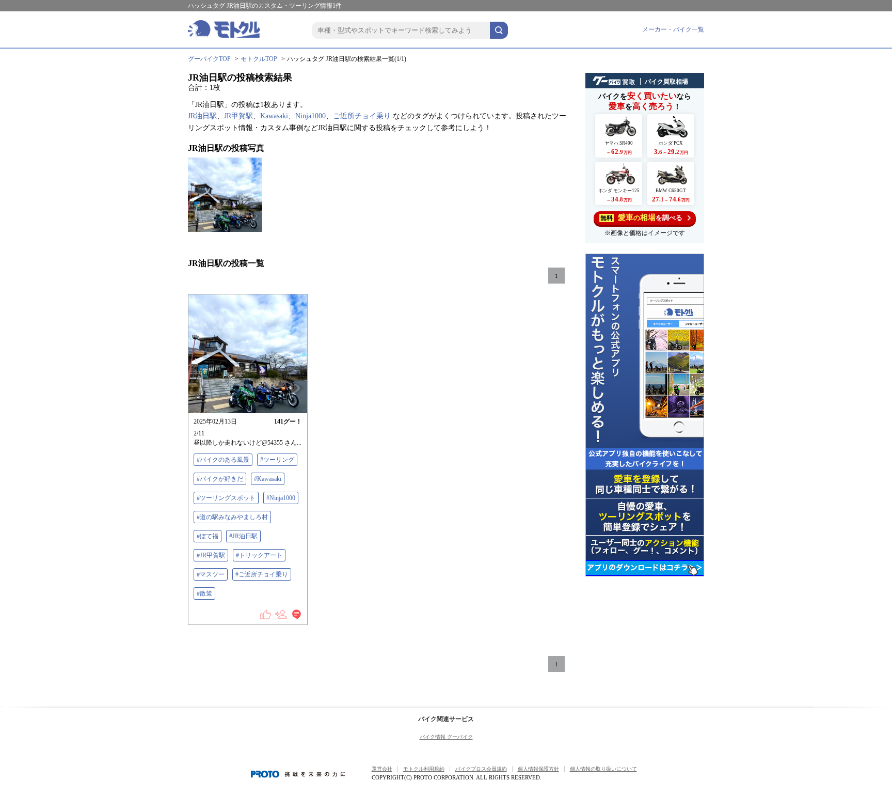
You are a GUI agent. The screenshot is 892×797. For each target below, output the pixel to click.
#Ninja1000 (280, 498)
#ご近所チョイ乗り (261, 574)
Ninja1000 (310, 116)
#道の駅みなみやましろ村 (232, 517)
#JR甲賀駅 (211, 555)
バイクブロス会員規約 (481, 769)
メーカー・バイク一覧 (673, 29)
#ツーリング (277, 459)
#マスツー (211, 574)
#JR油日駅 (243, 536)
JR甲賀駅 (238, 116)
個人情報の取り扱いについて (603, 769)
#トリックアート (259, 555)
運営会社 (382, 769)
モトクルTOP (259, 58)
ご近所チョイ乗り (362, 116)
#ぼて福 (207, 536)
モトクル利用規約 (423, 769)
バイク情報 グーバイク (446, 737)
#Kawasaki (267, 478)
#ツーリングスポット (226, 498)
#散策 (204, 593)
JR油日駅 (202, 116)
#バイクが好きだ (220, 478)
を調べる (641, 217)
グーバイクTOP (209, 58)
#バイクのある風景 (223, 459)
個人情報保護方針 (538, 769)
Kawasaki (274, 116)
